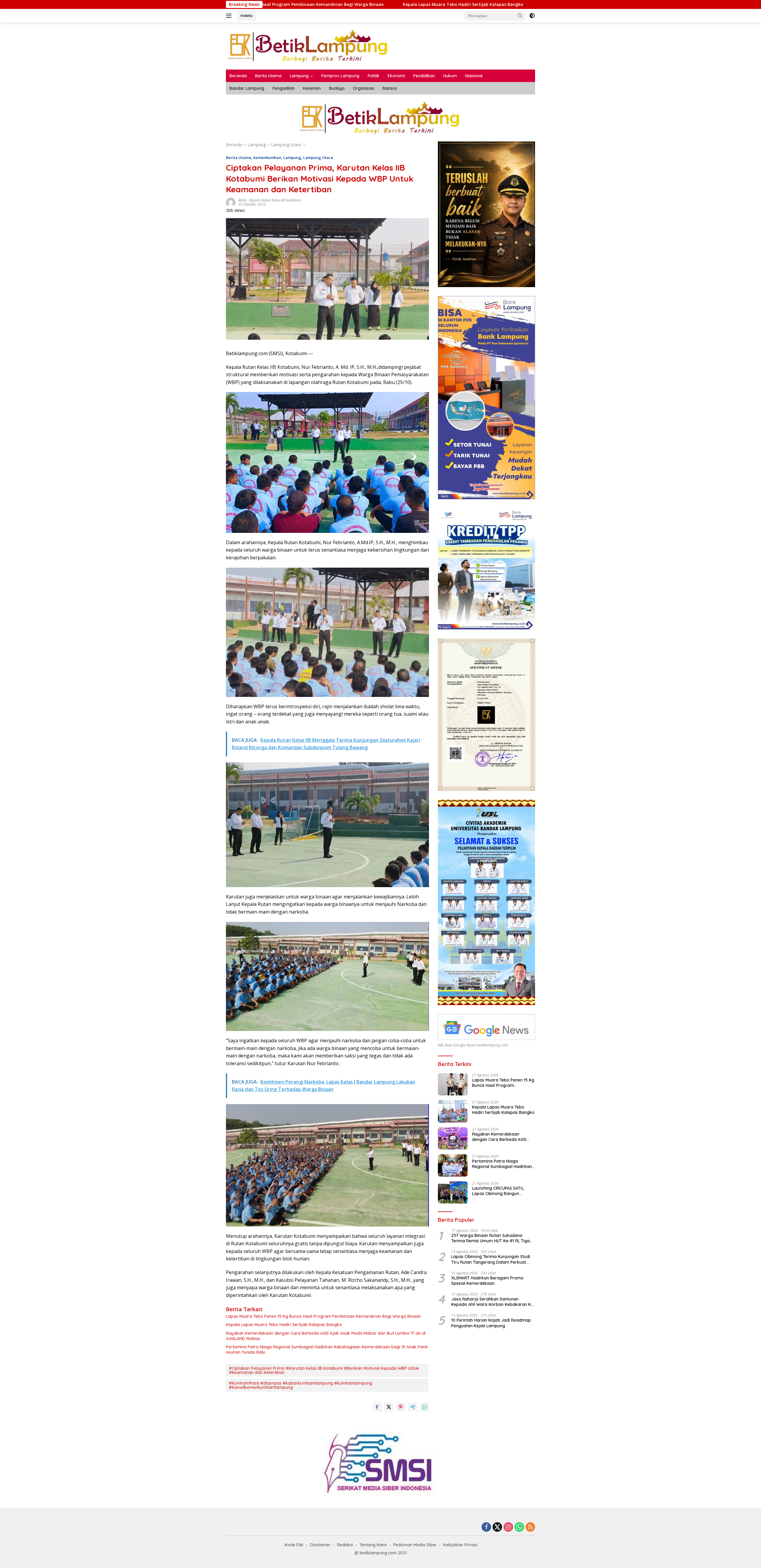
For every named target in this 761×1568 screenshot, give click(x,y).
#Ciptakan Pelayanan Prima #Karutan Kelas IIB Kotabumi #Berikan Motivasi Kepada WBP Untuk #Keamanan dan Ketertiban (324, 1370)
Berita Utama (268, 75)
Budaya (337, 88)
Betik (242, 200)
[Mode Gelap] (532, 16)
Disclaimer (320, 1544)
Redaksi (345, 1544)
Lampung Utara (318, 157)
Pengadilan (284, 88)
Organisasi (363, 88)
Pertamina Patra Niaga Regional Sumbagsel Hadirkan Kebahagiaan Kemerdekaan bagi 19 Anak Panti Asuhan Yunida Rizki (326, 1349)
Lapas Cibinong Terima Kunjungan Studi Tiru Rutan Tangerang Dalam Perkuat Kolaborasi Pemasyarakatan (490, 1259)
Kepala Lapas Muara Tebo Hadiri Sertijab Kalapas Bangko (281, 4)
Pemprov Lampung (340, 75)
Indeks (246, 15)
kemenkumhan (267, 157)
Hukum (450, 75)
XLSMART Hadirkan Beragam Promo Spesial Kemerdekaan (487, 1280)
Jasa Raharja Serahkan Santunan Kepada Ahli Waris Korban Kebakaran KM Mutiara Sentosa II (492, 1301)
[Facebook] (486, 1527)
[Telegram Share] (412, 1406)
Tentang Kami (373, 1544)
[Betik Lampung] (308, 45)
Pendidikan (424, 75)
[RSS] (530, 1527)
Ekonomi (396, 75)
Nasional (473, 75)
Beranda (238, 75)
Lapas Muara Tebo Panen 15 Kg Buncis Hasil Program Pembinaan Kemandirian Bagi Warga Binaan (323, 1316)
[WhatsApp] (519, 1527)
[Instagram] (508, 1527)
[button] (520, 15)
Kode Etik (294, 1544)
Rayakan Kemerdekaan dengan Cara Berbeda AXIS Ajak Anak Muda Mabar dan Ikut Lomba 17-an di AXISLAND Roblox (482, 4)
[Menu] (230, 16)
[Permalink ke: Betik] (230, 202)
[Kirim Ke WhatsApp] (424, 1406)
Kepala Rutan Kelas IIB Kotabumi (275, 200)
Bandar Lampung (246, 88)
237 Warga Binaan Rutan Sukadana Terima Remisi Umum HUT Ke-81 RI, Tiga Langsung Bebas (490, 1238)
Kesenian (312, 88)
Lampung (299, 75)
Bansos (390, 88)
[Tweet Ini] (388, 1406)
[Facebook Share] (376, 1406)
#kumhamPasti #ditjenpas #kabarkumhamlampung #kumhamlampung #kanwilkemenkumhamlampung (300, 1385)
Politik (373, 75)
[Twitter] (497, 1527)
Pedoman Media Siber (415, 1544)
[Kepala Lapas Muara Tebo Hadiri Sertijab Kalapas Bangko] (453, 1111)
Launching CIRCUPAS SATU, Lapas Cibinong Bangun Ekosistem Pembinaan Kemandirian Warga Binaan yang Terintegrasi (499, 1191)
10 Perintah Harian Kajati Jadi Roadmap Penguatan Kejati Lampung (491, 1322)
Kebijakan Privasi (460, 1544)
